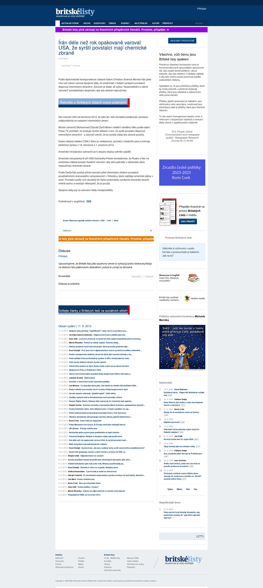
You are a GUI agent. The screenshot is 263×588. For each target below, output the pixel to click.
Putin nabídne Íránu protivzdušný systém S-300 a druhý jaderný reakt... (99, 358)
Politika (81, 561)
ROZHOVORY (99, 23)
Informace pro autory (135, 564)
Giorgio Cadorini (75, 475)
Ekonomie (59, 561)
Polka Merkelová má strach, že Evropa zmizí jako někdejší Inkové (97, 424)
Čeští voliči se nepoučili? (91, 420)
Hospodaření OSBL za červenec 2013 (84, 494)
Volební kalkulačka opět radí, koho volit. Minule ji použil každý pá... (96, 463)
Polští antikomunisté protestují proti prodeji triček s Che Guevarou (97, 412)
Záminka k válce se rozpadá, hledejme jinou (99, 467)
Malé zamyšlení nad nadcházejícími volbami (88, 444)
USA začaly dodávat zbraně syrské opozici (87, 362)
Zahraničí (59, 558)
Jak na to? (168, 255)
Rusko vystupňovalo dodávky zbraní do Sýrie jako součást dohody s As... (100, 354)
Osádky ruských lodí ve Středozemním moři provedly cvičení (95, 397)
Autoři (155, 23)
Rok (188, 489)
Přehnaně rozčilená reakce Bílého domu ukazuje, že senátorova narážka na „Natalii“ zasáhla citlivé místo (183, 476)
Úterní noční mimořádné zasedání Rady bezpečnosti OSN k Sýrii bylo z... (100, 373)
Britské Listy (183, 560)
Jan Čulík (178, 436)
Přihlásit (201, 8)
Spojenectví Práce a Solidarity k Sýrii (85, 369)
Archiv (87, 23)
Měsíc (179, 489)
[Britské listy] (94, 103)
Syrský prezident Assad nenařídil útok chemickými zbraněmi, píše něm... (99, 459)
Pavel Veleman (180, 389)
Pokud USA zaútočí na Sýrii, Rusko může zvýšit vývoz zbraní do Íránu (99, 366)
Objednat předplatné (182, 40)
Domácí (81, 558)
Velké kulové (89, 377)
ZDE (88, 201)
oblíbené (149, 276)
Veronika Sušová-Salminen (80, 334)
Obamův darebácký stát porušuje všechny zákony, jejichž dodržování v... (100, 416)
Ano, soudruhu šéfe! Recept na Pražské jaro (183, 455)
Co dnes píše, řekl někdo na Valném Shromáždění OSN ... (109, 385)
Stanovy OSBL (133, 558)
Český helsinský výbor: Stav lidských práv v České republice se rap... (99, 408)
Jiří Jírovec (74, 428)
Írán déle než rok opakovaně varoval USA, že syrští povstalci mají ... (98, 440)
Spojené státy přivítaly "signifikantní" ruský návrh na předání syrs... (98, 330)
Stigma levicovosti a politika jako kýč (110, 334)
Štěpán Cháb (73, 455)
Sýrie (116, 220)
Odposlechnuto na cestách (91, 455)
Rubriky (125, 23)
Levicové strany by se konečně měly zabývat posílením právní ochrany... (110, 338)
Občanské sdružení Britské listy (85, 580)
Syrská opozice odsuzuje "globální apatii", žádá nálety (92, 393)
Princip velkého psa (88, 428)
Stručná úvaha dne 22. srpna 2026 (181, 439)
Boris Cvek (74, 420)
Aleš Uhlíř (73, 338)
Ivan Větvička (180, 460)
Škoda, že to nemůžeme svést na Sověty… (182, 413)
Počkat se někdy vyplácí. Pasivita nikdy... (101, 342)
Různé (81, 567)
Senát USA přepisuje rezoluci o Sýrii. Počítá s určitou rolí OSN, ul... (97, 451)
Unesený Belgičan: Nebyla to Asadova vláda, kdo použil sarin (95, 436)
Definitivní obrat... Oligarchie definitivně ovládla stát (184, 394)
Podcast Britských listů (179, 237)
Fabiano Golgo (180, 399)
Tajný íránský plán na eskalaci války (182, 446)
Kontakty (107, 561)
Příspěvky (167, 23)
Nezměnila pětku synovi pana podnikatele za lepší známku (94, 432)
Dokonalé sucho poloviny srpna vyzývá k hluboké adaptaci (181, 430)
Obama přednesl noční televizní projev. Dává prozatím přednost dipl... (99, 346)
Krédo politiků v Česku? (88, 487)
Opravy (107, 564)
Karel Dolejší (74, 350)
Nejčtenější (165, 382)
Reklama (108, 567)
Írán (109, 220)
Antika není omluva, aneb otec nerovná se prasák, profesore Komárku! (182, 465)
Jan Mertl (72, 479)
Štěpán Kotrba (75, 405)
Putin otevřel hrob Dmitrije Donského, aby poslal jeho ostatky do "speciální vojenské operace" (182, 515)
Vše (195, 489)
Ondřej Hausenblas (76, 471)
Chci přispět (188, 221)
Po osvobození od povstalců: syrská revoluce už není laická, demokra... (114, 475)
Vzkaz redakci (133, 561)
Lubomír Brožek (76, 377)
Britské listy (76, 13)
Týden (170, 489)
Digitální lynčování (174, 422)
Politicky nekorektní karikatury (182, 318)
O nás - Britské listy (112, 558)
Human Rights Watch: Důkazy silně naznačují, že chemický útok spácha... (101, 401)
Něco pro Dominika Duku (90, 483)
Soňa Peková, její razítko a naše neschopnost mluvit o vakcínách (183, 403)
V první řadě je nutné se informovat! (101, 471)
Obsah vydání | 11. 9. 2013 (74, 326)
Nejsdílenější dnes (169, 502)
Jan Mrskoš (74, 385)
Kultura (58, 564)
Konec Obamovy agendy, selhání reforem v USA (84, 220)
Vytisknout (66, 230)
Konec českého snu (86, 479)
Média (80, 564)
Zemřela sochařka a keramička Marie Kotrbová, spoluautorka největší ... (114, 405)
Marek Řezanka (76, 342)
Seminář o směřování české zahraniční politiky (89, 381)
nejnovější (137, 276)
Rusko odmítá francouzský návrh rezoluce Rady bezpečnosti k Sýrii (98, 389)
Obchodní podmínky (112, 570)
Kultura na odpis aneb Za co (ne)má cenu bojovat (104, 491)
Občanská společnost (64, 567)
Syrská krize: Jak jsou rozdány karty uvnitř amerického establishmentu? (112, 448)
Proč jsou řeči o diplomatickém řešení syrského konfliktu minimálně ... (111, 350)
